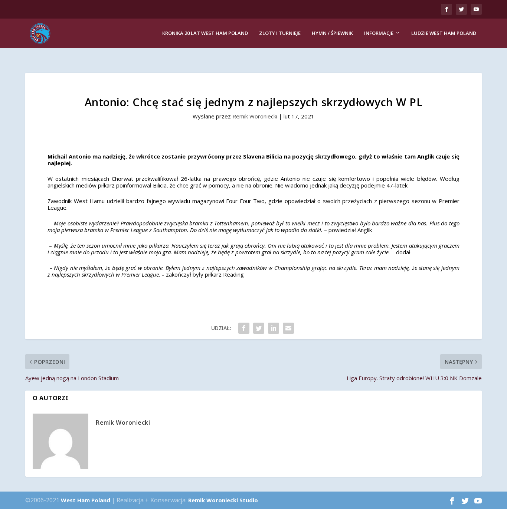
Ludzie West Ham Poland (443, 33)
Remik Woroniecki (254, 116)
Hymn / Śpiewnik (332, 33)
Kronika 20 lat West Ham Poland (205, 33)
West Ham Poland (85, 500)
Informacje (378, 33)
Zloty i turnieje (280, 33)
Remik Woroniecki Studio (223, 500)
